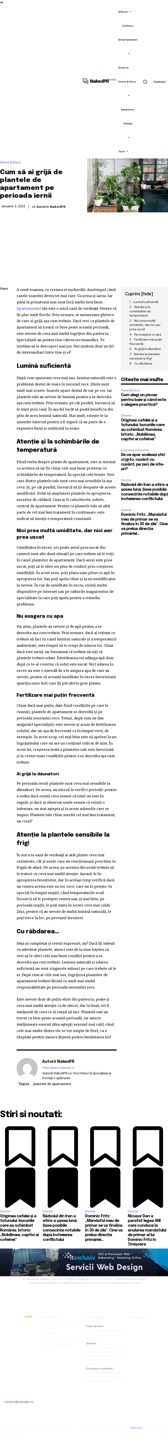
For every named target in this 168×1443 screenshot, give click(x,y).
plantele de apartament (52, 1084)
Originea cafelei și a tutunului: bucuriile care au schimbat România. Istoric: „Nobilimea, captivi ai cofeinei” (142, 429)
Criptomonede (96, 1282)
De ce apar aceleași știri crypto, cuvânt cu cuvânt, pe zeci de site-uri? (104, 1377)
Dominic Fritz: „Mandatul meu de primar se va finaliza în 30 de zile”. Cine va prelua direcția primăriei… (144, 524)
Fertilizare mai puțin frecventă (146, 341)
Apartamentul (29, 308)
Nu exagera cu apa (147, 334)
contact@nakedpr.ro (18, 1401)
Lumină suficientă (145, 302)
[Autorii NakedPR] (27, 1070)
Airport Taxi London (101, 1279)
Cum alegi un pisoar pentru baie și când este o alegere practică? (143, 399)
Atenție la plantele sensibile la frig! (145, 356)
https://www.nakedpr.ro (58, 1068)
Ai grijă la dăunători (147, 349)
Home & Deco (10, 162)
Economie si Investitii (135, 450)
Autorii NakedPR (51, 207)
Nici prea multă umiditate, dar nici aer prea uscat (145, 325)
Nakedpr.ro (136, 1427)
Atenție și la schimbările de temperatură (140, 311)
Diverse (126, 415)
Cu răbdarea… (144, 363)
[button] (145, 81)
